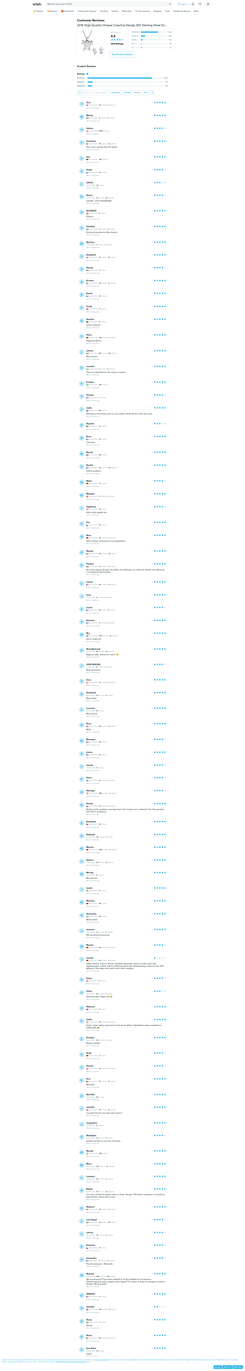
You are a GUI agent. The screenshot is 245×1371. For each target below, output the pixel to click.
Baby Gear (127, 11)
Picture (88, 92)
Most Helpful (101, 92)
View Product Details (122, 54)
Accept (218, 1367)
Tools (167, 11)
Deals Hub (69, 11)
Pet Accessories (142, 11)
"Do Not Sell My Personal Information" (71, 1362)
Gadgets (157, 11)
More (196, 11)
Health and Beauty (181, 11)
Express (53, 11)
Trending (104, 11)
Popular (39, 11)
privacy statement (102, 1360)
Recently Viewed (88, 11)
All (79, 92)
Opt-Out (227, 1367)
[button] (183, 4)
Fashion (115, 11)
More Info (238, 1367)
